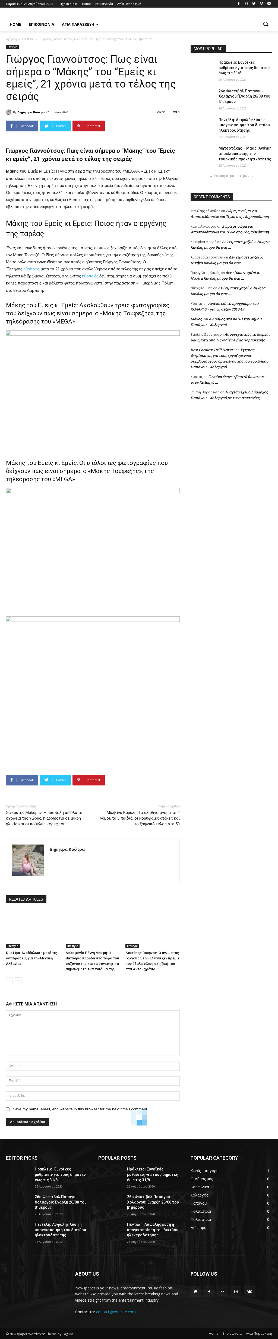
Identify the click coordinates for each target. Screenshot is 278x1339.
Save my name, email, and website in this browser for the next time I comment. (80, 1109)
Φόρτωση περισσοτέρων (229, 175)
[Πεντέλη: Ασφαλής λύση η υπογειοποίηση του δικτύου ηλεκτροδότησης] (203, 125)
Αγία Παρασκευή (259, 1333)
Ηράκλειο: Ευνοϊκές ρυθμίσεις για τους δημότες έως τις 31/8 (244, 67)
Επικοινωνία (232, 1333)
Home (213, 1333)
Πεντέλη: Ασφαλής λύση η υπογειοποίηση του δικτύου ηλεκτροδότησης (244, 125)
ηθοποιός (31, 269)
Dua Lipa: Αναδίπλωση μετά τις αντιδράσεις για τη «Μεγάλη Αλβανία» (31, 958)
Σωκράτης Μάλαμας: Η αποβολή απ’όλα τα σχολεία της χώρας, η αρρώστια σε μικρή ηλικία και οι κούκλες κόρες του (44, 818)
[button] (265, 24)
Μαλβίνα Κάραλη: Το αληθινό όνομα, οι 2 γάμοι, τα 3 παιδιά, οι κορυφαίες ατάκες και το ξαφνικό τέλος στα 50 (140, 818)
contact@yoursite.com (116, 1311)
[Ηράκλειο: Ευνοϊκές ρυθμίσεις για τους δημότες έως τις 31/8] (203, 68)
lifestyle (28, 39)
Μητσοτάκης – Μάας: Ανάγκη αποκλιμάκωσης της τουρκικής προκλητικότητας (245, 153)
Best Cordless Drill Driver (212, 349)
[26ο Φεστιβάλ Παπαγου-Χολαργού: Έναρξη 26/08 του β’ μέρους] (203, 97)
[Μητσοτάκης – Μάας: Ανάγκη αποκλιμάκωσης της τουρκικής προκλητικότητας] (203, 154)
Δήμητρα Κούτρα (31, 112)
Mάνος (196, 318)
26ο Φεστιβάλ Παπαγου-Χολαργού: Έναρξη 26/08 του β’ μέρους (244, 96)
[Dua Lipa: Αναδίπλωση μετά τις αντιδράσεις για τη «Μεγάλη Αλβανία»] (33, 929)
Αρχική (11, 39)
